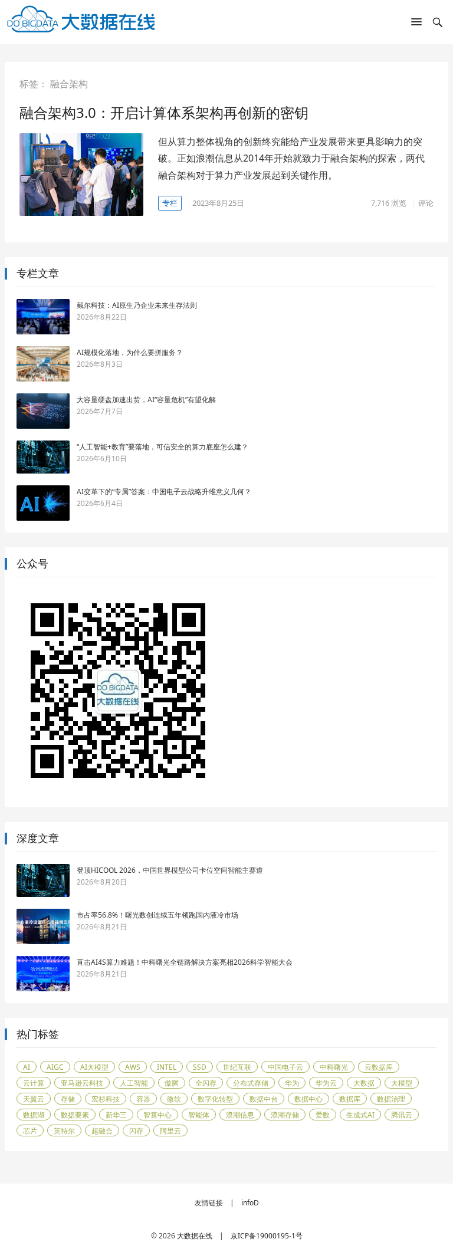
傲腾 (172, 1083)
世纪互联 (237, 1067)
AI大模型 (94, 1067)
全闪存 (205, 1083)
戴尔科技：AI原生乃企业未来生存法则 (137, 305)
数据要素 (75, 1115)
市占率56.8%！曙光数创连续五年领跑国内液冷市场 (157, 915)
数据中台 (264, 1099)
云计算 (33, 1083)
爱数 (323, 1115)
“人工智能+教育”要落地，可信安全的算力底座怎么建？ (162, 447)
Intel (166, 1067)
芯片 (30, 1131)
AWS (132, 1067)
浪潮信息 (240, 1115)
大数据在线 (194, 1236)
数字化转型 (215, 1099)
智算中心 (157, 1115)
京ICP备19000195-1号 (267, 1236)
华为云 (326, 1083)
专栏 (170, 203)
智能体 (198, 1115)
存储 (68, 1099)
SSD (199, 1067)
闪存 (136, 1131)
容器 (143, 1099)
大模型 (401, 1083)
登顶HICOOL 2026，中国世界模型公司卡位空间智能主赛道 (170, 870)
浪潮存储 (285, 1115)
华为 (292, 1083)
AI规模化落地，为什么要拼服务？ (130, 352)
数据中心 (308, 1099)
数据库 (349, 1099)
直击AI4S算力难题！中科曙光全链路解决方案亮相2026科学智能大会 (185, 962)
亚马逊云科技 (82, 1083)
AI (26, 1067)
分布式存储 (250, 1083)
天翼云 (33, 1099)
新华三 (116, 1115)
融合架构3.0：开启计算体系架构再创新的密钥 (163, 112)
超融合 (102, 1131)
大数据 (364, 1083)
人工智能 (134, 1083)
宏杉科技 (105, 1099)
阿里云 (170, 1131)
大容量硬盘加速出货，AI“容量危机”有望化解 (146, 400)
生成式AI (360, 1115)
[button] (416, 24)
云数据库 (379, 1067)
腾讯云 (401, 1115)
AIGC (55, 1067)
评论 (426, 203)
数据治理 (391, 1099)
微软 (174, 1099)
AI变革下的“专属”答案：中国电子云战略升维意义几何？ (164, 492)
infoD (250, 1203)
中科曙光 (334, 1067)
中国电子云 (285, 1067)
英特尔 (64, 1131)
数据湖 (33, 1115)
